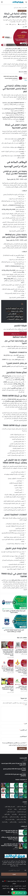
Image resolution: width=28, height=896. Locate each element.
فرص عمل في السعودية (21, 811)
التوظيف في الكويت (22, 809)
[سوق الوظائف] (18, 2)
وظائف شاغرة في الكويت (21, 819)
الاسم (25, 723)
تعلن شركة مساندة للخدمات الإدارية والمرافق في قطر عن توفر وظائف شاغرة (7, 688)
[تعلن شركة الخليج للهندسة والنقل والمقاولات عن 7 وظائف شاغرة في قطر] (7, 663)
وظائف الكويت (7, 814)
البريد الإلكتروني (23, 730)
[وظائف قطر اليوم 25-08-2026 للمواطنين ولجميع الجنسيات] (23, 78)
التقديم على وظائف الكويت (10, 806)
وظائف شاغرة (21, 24)
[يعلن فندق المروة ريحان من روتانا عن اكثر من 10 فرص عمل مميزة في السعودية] (23, 790)
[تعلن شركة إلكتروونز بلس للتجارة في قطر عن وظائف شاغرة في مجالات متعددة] (21, 644)
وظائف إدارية (14, 814)
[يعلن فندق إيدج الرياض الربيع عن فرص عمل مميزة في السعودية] (23, 785)
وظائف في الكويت (13, 821)
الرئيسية (24, 7)
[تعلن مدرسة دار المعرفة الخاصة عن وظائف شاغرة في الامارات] (5, 796)
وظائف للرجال (4, 821)
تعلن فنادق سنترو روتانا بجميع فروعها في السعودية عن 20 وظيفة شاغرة (9, 845)
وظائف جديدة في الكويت (14, 816)
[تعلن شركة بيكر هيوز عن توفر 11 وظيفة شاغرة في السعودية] (23, 796)
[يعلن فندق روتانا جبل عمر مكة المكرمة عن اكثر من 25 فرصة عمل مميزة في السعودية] (14, 790)
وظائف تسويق (23, 816)
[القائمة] (2, 2)
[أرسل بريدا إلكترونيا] (18, 24)
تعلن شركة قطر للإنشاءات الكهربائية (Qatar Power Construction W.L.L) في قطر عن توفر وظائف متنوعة (7, 652)
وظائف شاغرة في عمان (9, 819)
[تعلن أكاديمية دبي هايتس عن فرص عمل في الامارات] (14, 796)
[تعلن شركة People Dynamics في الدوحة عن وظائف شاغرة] (21, 681)
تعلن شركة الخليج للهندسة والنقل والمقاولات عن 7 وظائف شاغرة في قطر (7, 669)
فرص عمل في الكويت (11, 811)
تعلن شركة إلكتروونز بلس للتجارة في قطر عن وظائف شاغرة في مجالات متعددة (21, 651)
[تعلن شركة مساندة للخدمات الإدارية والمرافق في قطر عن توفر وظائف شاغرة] (7, 681)
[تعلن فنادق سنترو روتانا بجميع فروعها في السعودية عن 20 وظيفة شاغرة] (5, 785)
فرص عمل (10, 809)
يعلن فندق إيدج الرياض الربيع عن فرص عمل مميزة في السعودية (9, 831)
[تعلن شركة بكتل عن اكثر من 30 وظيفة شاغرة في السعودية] (5, 790)
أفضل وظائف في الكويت (21, 806)
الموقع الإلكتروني (23, 736)
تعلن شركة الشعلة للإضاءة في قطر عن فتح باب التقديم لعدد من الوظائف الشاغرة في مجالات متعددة (21, 671)
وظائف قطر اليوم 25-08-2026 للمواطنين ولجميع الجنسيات (10, 77)
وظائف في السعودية (22, 821)
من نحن (11, 886)
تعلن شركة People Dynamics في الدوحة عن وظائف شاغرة (21, 687)
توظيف (15, 809)
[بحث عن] (26, 2)
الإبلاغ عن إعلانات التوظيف (7, 888)
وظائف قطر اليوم (17, 7)
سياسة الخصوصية (18, 886)
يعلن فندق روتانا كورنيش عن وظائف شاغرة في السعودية (9, 838)
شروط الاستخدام (5, 886)
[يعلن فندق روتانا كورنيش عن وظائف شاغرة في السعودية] (14, 785)
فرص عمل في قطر (22, 814)
